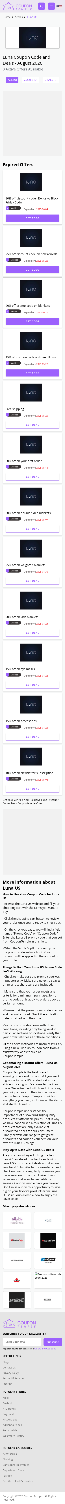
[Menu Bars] (51, 6)
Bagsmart (8, 1414)
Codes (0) (30, 80)
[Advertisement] (32, 123)
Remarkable (10, 1430)
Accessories (10, 1454)
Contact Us (9, 1367)
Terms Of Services (14, 1378)
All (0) (12, 80)
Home (7, 17)
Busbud (7, 1403)
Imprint (7, 1384)
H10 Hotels (9, 1408)
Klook (6, 1397)
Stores (19, 17)
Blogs (6, 1362)
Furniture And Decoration (18, 1481)
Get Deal (32, 425)
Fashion (7, 1475)
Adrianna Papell (12, 1425)
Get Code (32, 218)
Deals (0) (50, 80)
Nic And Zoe (10, 1419)
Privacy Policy (11, 1373)
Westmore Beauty (13, 1436)
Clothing (8, 1459)
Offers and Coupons (45, 1348)
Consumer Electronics (16, 1464)
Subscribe (53, 1342)
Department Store (13, 1470)
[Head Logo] (17, 6)
